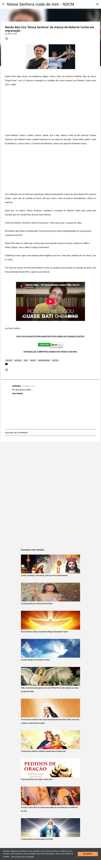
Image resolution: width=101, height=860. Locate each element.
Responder (17, 394)
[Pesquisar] (97, 4)
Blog (26, 360)
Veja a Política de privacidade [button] (22, 857)
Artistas (18, 360)
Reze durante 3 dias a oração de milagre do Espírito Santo (44, 632)
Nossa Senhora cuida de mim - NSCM (40, 4)
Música (33, 360)
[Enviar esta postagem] (6, 365)
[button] (6, 38)
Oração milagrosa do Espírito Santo (35, 660)
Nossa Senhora (44, 360)
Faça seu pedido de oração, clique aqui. (37, 779)
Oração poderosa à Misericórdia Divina (37, 604)
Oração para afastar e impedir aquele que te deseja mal (43, 751)
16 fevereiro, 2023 (28, 386)
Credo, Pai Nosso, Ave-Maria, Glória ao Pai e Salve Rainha (44, 575)
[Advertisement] (50, 108)
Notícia (55, 360)
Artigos (9, 360)
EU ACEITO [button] (87, 854)
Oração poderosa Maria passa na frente (37, 839)
